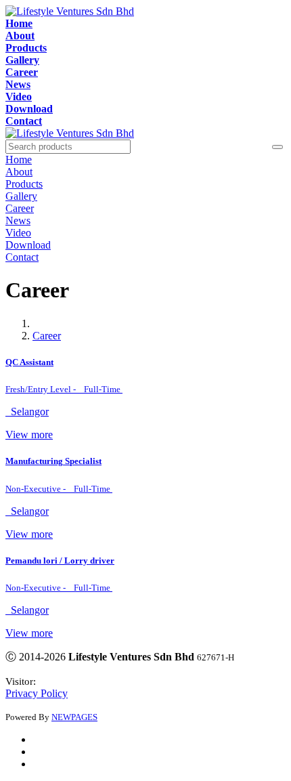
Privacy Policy (36, 693)
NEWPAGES (74, 717)
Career (46, 335)
